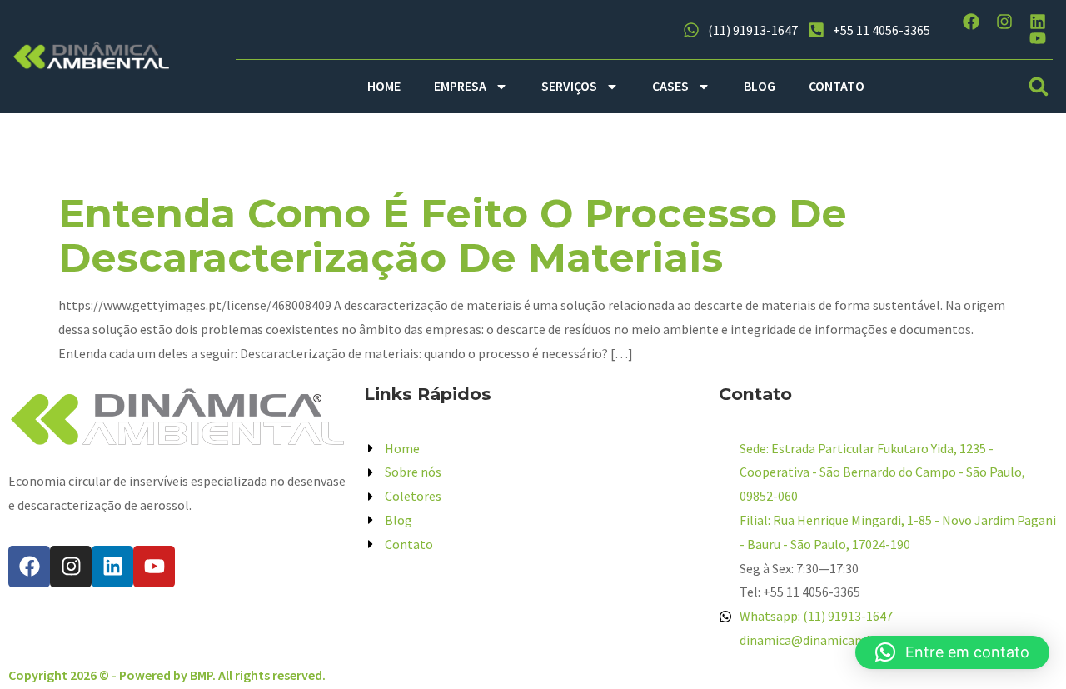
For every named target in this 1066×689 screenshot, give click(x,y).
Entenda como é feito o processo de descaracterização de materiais (452, 235)
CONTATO (836, 85)
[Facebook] (971, 21)
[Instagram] (1004, 21)
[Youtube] (1037, 38)
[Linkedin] (1037, 21)
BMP (201, 675)
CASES (670, 85)
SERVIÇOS (569, 85)
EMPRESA (460, 85)
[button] (1039, 86)
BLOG (759, 85)
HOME (384, 85)
